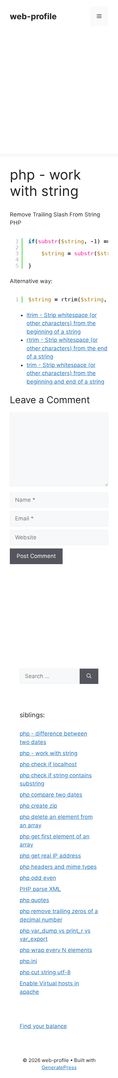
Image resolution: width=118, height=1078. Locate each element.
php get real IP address (50, 855)
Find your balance (43, 1026)
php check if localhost (48, 764)
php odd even (38, 878)
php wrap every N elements (56, 950)
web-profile (33, 16)
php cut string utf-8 (45, 972)
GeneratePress (59, 1067)
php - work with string (48, 753)
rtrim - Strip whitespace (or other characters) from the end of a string (67, 348)
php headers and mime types (58, 867)
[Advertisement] (59, 94)
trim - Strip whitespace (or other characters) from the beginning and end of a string (65, 373)
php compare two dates (51, 794)
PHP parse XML (40, 889)
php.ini (28, 961)
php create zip (38, 805)
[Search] (89, 676)
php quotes (34, 900)
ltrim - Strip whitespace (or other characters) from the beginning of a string (62, 323)
